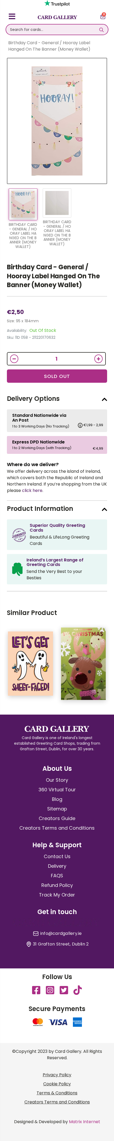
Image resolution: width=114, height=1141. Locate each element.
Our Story (57, 780)
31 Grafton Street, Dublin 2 (61, 944)
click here (32, 490)
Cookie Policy (57, 1084)
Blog (57, 799)
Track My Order (57, 894)
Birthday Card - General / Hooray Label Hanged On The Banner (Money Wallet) (53, 276)
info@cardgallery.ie (61, 933)
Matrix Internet (84, 1122)
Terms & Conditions (57, 1093)
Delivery (57, 866)
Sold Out (57, 376)
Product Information (40, 508)
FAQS (57, 875)
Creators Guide (57, 818)
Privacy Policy (57, 1075)
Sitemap (57, 808)
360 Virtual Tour (57, 789)
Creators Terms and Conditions (57, 828)
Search (101, 30)
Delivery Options (33, 398)
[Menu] (12, 17)
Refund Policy (57, 885)
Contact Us (57, 856)
